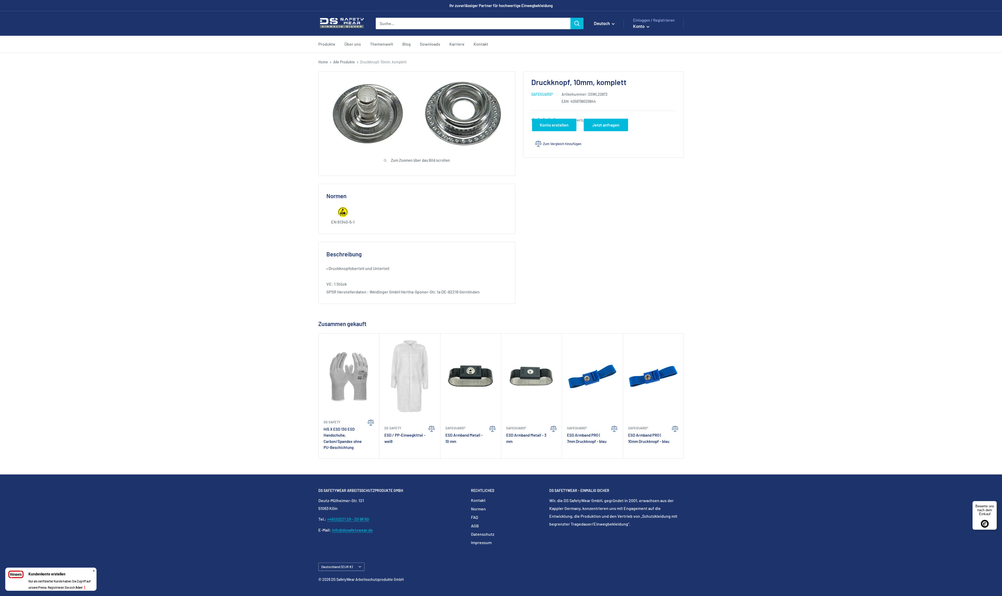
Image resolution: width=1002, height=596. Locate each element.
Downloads (430, 43)
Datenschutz (482, 534)
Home (323, 62)
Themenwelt (381, 43)
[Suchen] (576, 23)
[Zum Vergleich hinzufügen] (370, 435)
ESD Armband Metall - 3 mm (526, 438)
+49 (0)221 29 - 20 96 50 (348, 518)
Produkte (326, 43)
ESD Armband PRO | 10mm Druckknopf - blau (648, 438)
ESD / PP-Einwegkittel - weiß (404, 438)
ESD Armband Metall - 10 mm (464, 438)
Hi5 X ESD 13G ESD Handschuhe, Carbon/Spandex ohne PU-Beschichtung (343, 438)
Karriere (456, 43)
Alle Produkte (344, 62)
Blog (406, 43)
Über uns (352, 43)
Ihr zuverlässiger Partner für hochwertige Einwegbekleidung (501, 5)
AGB (475, 525)
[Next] (683, 396)
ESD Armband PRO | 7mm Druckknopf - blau (586, 438)
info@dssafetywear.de (352, 529)
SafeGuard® (542, 94)
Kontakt (481, 43)
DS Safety (332, 422)
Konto (639, 26)
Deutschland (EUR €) (337, 566)
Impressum (481, 542)
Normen (478, 508)
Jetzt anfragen (605, 124)
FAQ (474, 517)
